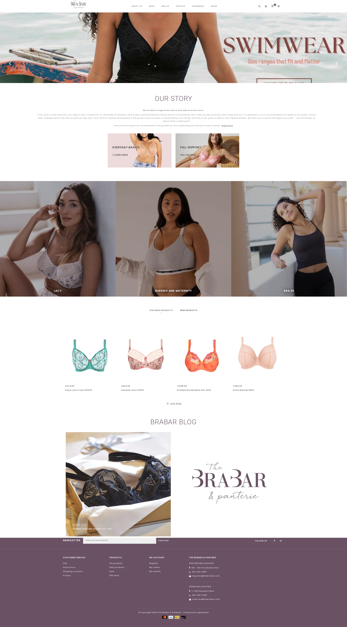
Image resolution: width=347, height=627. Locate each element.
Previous (10, 63)
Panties (180, 6)
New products (117, 567)
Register (153, 563)
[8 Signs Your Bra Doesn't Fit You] (118, 484)
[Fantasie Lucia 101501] (145, 351)
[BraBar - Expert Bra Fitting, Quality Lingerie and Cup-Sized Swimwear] (78, 4)
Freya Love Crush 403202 (78, 390)
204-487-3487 (199, 595)
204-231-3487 (199, 572)
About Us (136, 6)
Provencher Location (201, 563)
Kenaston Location (200, 586)
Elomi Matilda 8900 (243, 390)
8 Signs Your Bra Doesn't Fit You (92, 529)
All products (116, 563)
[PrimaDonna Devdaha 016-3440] (201, 351)
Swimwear (198, 6)
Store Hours (69, 567)
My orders (154, 567)
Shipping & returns (73, 571)
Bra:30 (165, 6)
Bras (152, 6)
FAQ (65, 563)
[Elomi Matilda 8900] (257, 351)
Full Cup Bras (188, 154)
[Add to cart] (67, 395)
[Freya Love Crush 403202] (89, 351)
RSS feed (114, 575)
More (214, 6)
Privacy (67, 575)
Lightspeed (203, 612)
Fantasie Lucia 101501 (132, 390)
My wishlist (155, 571)
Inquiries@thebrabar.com (206, 576)
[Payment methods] (164, 617)
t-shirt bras (120, 154)
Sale (112, 571)
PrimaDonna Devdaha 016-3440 (194, 390)
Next (336, 63)
